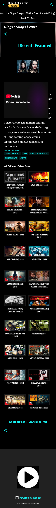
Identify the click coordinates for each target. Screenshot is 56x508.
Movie (23, 158)
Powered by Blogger (30, 497)
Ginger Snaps (11, 158)
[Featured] (43, 45)
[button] (5, 34)
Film (25, 154)
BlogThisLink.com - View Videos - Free (28, 422)
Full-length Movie (39, 154)
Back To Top (28, 18)
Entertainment (12, 154)
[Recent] (26, 45)
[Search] (52, 4)
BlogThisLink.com (18, 3)
